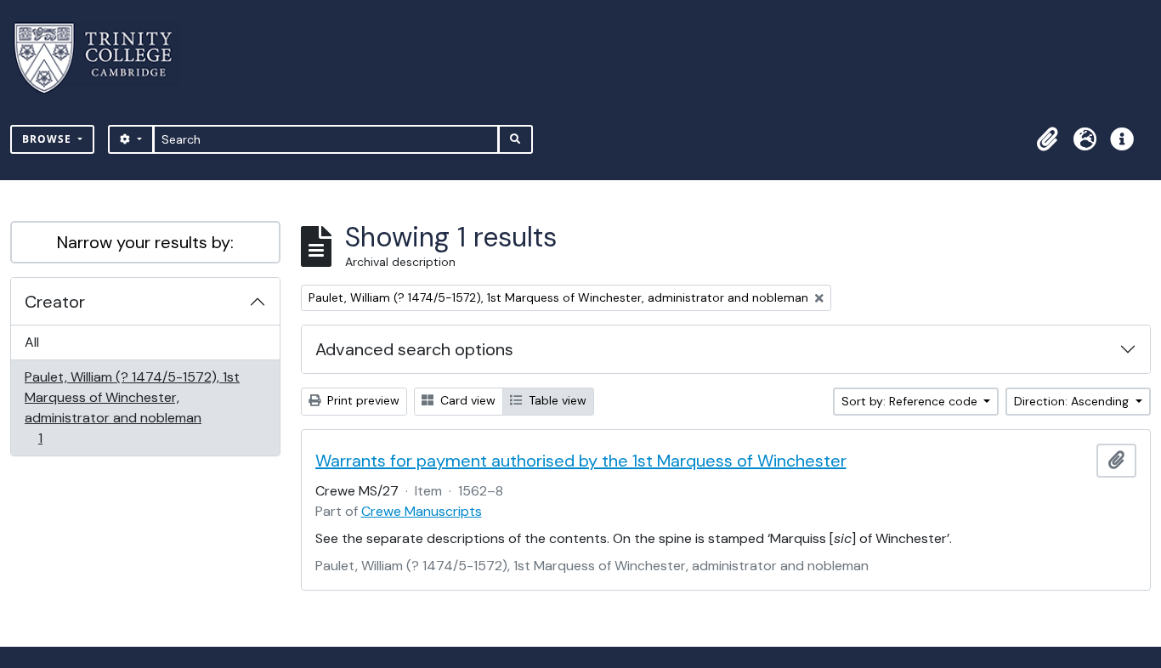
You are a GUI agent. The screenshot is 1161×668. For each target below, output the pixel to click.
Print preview (361, 400)
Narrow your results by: (145, 242)
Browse (48, 139)
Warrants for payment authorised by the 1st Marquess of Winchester (581, 460)
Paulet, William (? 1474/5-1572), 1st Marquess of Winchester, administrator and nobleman (132, 407)
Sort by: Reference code (911, 401)
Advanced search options (414, 349)
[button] (1047, 139)
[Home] (103, 58)
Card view (466, 400)
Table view (555, 400)
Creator (55, 302)
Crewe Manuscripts (421, 511)
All (32, 342)
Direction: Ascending (1073, 401)
